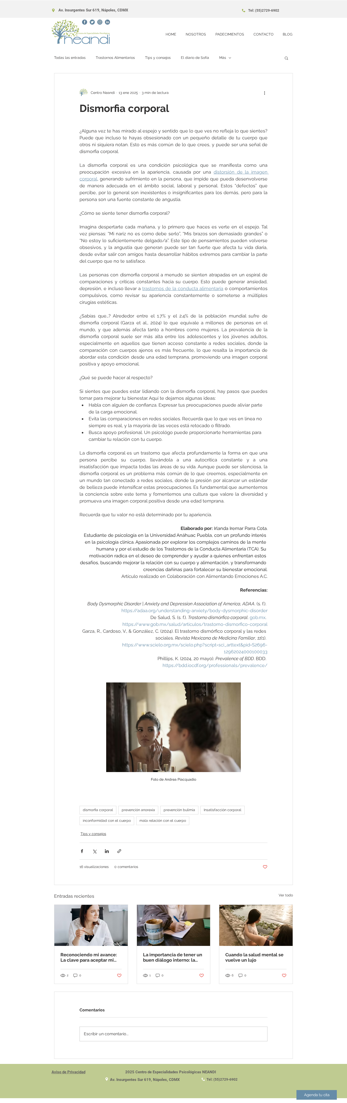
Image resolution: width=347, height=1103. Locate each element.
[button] (286, 58)
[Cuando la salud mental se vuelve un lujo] (256, 925)
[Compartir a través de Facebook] (82, 851)
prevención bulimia (179, 810)
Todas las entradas (70, 58)
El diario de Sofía (195, 58)
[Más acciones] (264, 93)
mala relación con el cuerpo (162, 820)
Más (222, 58)
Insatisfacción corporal (222, 810)
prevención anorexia (138, 810)
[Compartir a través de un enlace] (119, 851)
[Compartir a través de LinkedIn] (106, 851)
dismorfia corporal (98, 810)
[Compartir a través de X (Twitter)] (94, 851)
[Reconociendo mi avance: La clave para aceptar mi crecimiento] (91, 925)
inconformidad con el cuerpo (107, 820)
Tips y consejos (158, 58)
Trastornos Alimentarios (115, 58)
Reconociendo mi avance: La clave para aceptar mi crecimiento (88, 957)
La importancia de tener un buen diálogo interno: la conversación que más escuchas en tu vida (172, 957)
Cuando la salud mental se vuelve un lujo (254, 957)
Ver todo (286, 895)
